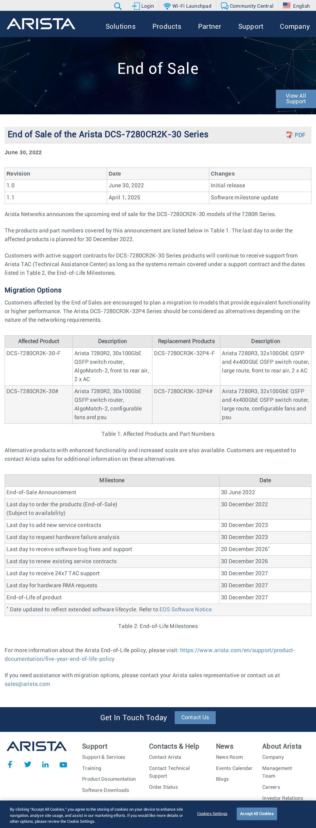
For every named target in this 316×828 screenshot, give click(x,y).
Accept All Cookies (256, 814)
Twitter (27, 764)
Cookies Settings (212, 814)
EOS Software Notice (186, 610)
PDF (300, 135)
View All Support (296, 98)
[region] (158, 814)
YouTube (63, 764)
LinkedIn (45, 764)
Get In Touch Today (133, 718)
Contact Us (195, 717)
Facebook (10, 764)
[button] (118, 6)
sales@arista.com (27, 684)
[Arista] (41, 24)
